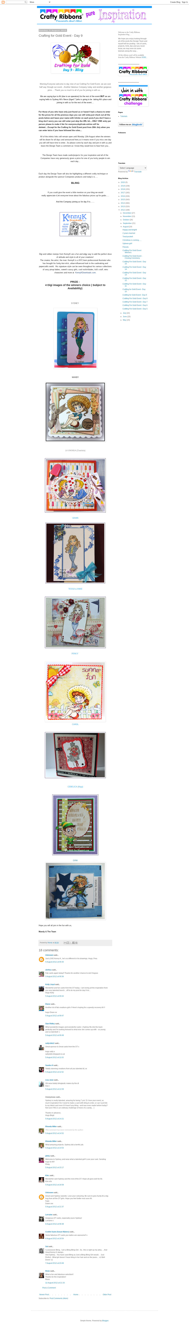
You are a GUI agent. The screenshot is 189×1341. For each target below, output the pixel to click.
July (125, 313)
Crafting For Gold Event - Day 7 (135, 302)
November (127, 216)
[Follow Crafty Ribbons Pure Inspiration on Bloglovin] (131, 126)
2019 (123, 186)
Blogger (105, 1321)
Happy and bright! (130, 230)
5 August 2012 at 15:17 (54, 1167)
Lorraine (48, 1215)
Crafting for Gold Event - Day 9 (135, 295)
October (126, 220)
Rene (47, 1271)
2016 (123, 196)
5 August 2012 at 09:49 (54, 1035)
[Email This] (65, 942)
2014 (123, 203)
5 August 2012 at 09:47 (54, 1016)
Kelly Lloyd (50, 984)
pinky (47, 1156)
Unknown (49, 955)
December (127, 213)
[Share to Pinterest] (76, 942)
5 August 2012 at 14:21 (54, 1119)
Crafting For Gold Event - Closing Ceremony (132, 257)
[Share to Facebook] (73, 942)
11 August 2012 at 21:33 (55, 1283)
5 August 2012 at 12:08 (54, 1089)
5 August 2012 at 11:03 (54, 1057)
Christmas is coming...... (132, 240)
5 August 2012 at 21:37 (54, 1207)
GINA (75, 860)
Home (75, 1295)
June (125, 317)
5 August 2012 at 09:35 (54, 962)
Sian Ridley (50, 1024)
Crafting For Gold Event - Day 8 (135, 298)
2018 (123, 189)
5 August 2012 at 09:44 (54, 996)
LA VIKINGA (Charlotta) (75, 450)
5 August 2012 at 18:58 (54, 1185)
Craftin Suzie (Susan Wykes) (57, 1232)
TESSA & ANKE (75, 589)
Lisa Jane (49, 1080)
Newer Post (44, 1295)
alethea (48, 970)
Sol (46, 1246)
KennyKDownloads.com (85, 273)
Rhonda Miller (51, 1127)
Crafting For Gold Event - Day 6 (135, 305)
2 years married (129, 233)
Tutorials (123, 116)
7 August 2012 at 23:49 (54, 1263)
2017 (123, 193)
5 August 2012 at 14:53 (54, 1148)
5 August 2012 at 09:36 (54, 976)
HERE (144, 57)
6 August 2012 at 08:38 (54, 1224)
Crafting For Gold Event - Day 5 (135, 309)
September (127, 223)
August (126, 227)
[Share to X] (70, 942)
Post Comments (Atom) (59, 1298)
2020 (123, 182)
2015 (123, 200)
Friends (126, 247)
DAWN (75, 518)
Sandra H (49, 1065)
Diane (47, 1004)
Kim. (47, 1175)
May (125, 320)
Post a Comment (49, 1288)
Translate (138, 172)
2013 (123, 206)
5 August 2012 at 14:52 (54, 1133)
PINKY (75, 653)
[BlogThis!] (67, 942)
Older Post (107, 1295)
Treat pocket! (128, 237)
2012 (123, 210)
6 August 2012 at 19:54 (54, 1239)
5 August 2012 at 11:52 (54, 1072)
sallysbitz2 (49, 1043)
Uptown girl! (127, 243)
